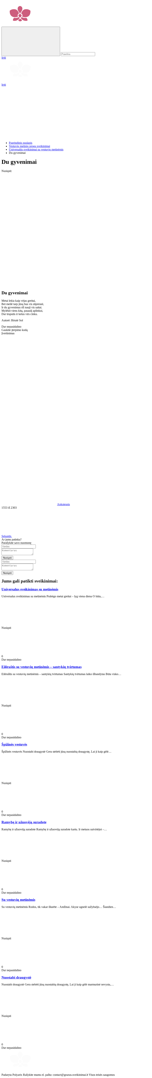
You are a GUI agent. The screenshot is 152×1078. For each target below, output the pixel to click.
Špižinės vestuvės (14, 744)
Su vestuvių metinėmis (18, 900)
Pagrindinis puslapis (20, 142)
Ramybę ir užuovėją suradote (23, 822)
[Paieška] (30, 41)
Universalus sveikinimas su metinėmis (29, 589)
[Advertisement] (76, 112)
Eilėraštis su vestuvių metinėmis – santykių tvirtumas (41, 667)
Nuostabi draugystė (16, 977)
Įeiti (3, 84)
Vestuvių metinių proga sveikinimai (29, 146)
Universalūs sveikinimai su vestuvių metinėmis (36, 149)
